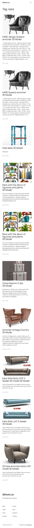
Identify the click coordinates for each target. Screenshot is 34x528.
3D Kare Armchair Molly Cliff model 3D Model (16, 467)
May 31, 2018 (5, 155)
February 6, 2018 (6, 349)
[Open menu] (31, 3)
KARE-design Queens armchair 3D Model (13, 38)
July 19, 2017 (5, 392)
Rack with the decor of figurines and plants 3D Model (13, 187)
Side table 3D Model (12, 148)
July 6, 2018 (5, 63)
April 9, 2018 (5, 300)
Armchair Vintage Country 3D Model (15, 331)
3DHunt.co (6, 2)
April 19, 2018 (5, 205)
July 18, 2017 (5, 480)
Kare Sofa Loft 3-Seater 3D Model (14, 422)
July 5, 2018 (5, 119)
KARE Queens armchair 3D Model (14, 93)
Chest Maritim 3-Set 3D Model (12, 284)
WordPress (29, 525)
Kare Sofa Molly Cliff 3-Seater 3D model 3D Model (16, 379)
